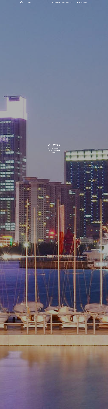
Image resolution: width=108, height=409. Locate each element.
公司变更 (78, 2)
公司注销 (82, 2)
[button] (106, 204)
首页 (48, 2)
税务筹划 (74, 2)
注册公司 (63, 2)
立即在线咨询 (54, 152)
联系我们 (85, 2)
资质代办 (71, 2)
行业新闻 (55, 2)
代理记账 (67, 2)
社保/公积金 (59, 2)
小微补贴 (51, 2)
